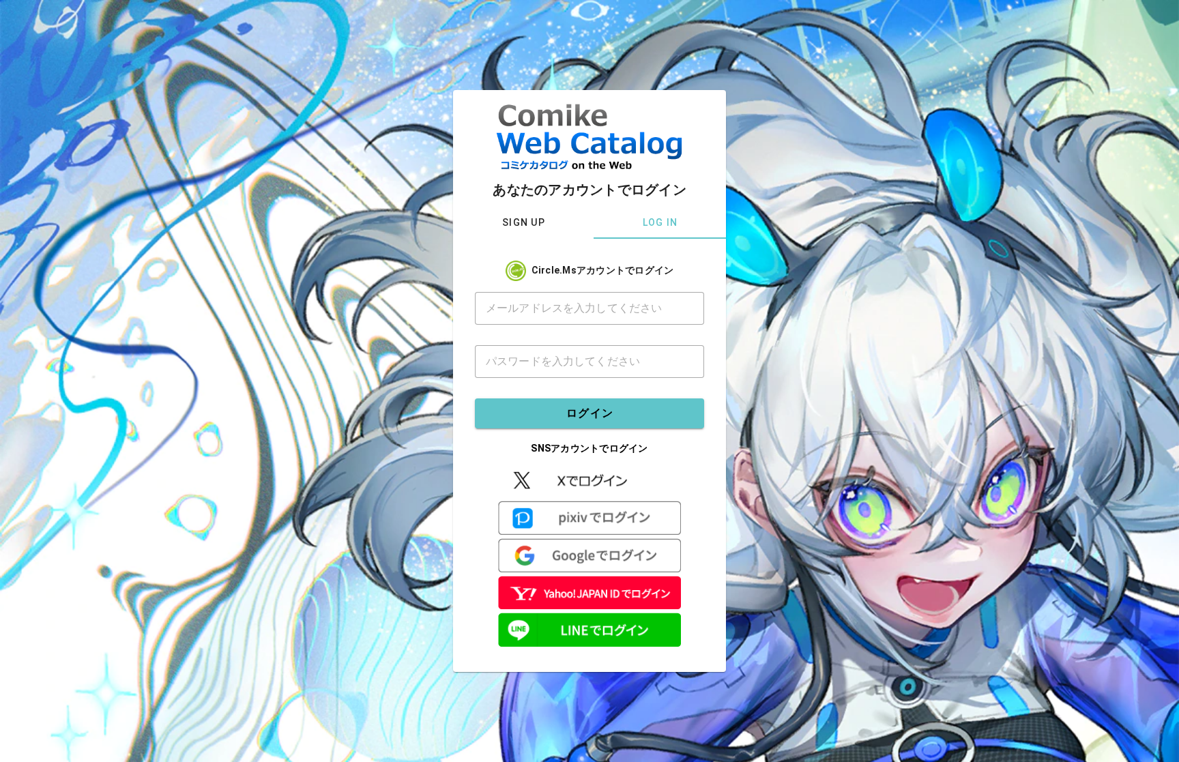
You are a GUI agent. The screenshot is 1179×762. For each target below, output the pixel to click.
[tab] (523, 222)
